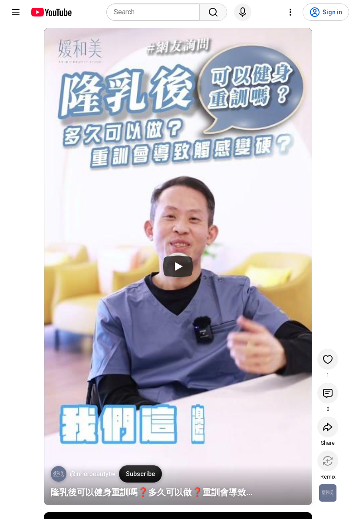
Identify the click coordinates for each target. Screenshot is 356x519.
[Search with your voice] (242, 12)
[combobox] (156, 12)
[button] (58, 474)
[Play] (178, 266)
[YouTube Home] (51, 12)
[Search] (213, 12)
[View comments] (327, 393)
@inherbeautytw (92, 473)
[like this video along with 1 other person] (327, 359)
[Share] (327, 427)
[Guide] (15, 12)
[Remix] (327, 460)
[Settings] (290, 12)
